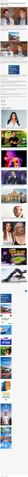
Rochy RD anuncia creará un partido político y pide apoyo (12, 203)
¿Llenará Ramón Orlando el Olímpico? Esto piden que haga (12, 265)
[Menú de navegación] (1, 0)
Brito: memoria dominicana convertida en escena (10, 167)
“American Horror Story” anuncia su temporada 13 (10, 282)
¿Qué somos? (7, 476)
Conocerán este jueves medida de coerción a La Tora (11, 245)
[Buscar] (26, 291)
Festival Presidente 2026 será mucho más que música (11, 147)
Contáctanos (2, 476)
